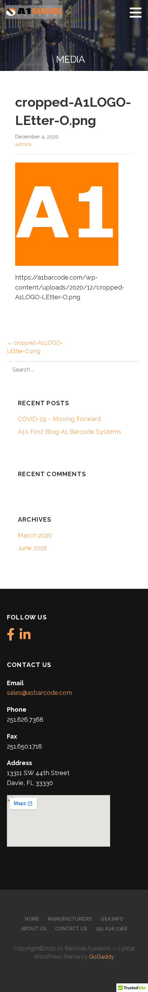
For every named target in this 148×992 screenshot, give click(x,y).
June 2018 (32, 548)
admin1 (23, 144)
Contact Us (71, 928)
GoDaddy (101, 956)
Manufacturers (70, 919)
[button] (138, 12)
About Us (33, 928)
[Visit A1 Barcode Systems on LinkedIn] (25, 636)
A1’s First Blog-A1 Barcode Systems (69, 431)
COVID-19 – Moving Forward (59, 418)
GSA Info (112, 919)
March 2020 (35, 535)
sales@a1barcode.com (39, 692)
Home (32, 919)
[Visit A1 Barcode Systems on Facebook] (11, 636)
